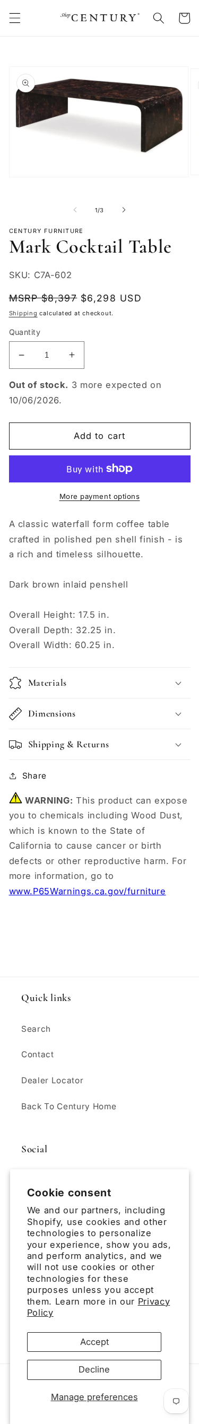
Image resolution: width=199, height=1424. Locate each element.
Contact (37, 1054)
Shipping (23, 313)
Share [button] (34, 776)
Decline (94, 1369)
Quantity (25, 331)
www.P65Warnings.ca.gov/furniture (87, 891)
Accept (94, 1341)
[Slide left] (74, 210)
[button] (14, 18)
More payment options (99, 496)
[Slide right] (124, 210)
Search (36, 1029)
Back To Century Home (68, 1106)
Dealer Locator (52, 1080)
